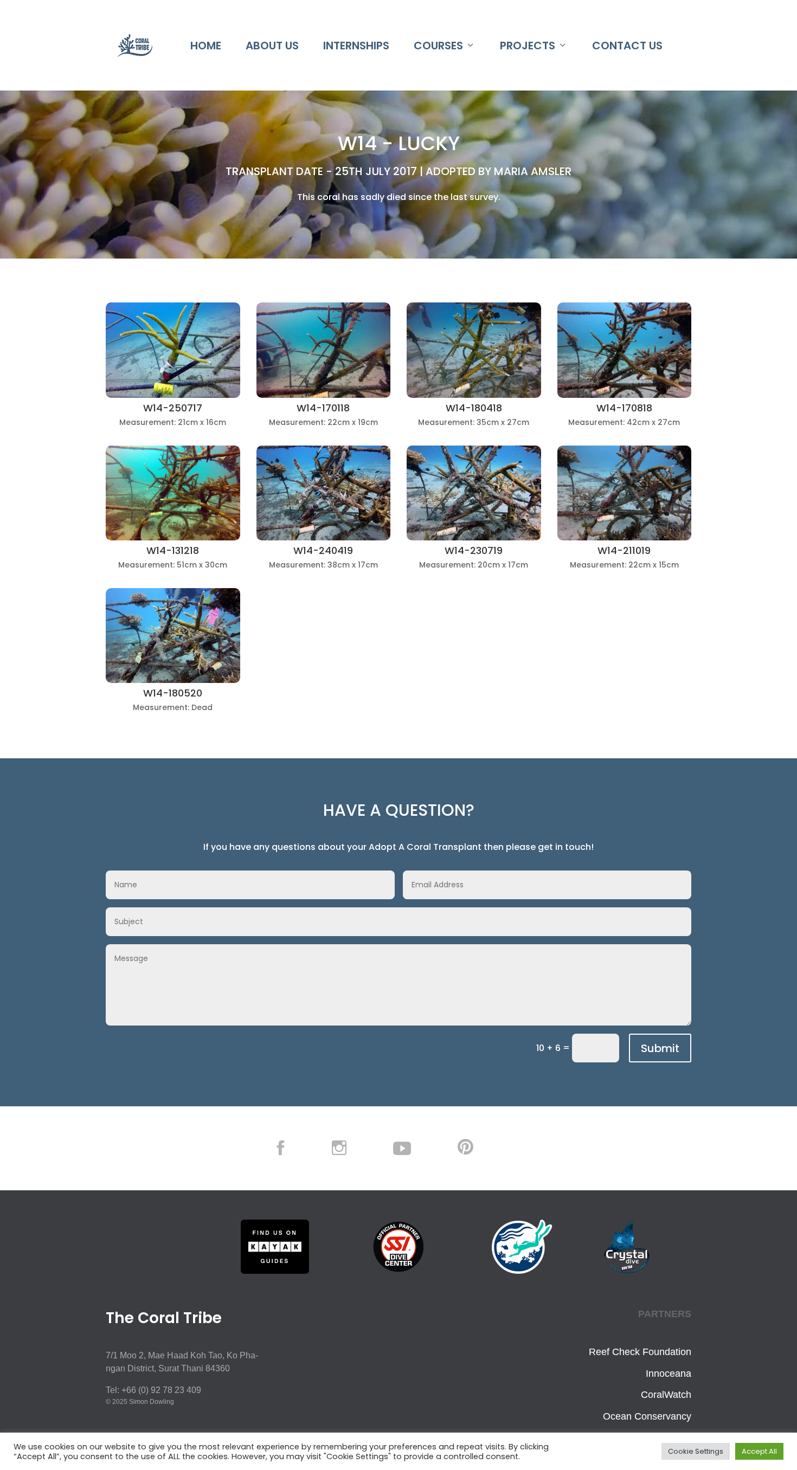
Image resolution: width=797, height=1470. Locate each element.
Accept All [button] (759, 1451)
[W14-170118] (323, 395)
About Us (272, 45)
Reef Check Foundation (640, 1351)
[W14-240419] (323, 537)
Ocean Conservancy (647, 1416)
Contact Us (627, 45)
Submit (660, 1048)
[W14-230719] (474, 537)
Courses (438, 45)
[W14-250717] (173, 395)
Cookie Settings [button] (695, 1451)
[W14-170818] (624, 395)
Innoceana (668, 1373)
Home (205, 45)
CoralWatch (666, 1394)
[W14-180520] (173, 680)
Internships (356, 45)
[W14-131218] (173, 537)
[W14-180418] (474, 395)
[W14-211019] (624, 537)
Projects (527, 45)
